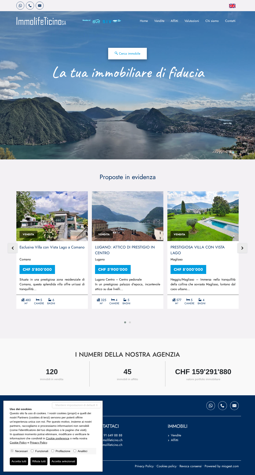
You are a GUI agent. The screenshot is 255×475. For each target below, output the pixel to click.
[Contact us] (30, 6)
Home (144, 21)
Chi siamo (212, 21)
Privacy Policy (144, 466)
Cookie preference (57, 438)
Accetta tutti (19, 461)
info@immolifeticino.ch (107, 440)
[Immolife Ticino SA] (41, 21)
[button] (125, 322)
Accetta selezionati (63, 461)
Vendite (159, 21)
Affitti (174, 21)
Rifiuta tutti (39, 461)
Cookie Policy (18, 442)
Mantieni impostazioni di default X (76, 405)
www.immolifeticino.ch (107, 445)
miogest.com (230, 466)
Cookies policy (167, 466)
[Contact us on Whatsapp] (20, 6)
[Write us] (40, 6)
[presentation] (13, 248)
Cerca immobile (129, 53)
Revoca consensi (190, 466)
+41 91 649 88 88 (109, 435)
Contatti (230, 21)
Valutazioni (191, 21)
